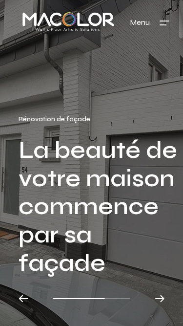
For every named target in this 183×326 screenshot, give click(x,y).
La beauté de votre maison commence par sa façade (98, 206)
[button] (24, 298)
